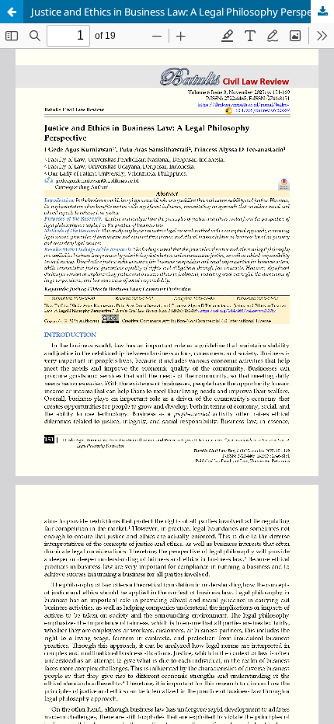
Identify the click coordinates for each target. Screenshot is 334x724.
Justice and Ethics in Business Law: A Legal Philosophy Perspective (182, 12)
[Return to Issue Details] (11, 11)
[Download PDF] (322, 11)
